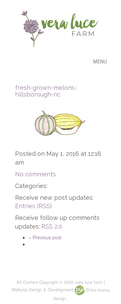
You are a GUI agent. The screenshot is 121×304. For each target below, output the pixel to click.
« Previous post (45, 237)
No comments (35, 174)
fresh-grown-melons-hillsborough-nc (46, 91)
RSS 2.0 (51, 226)
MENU (100, 61)
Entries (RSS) (33, 205)
